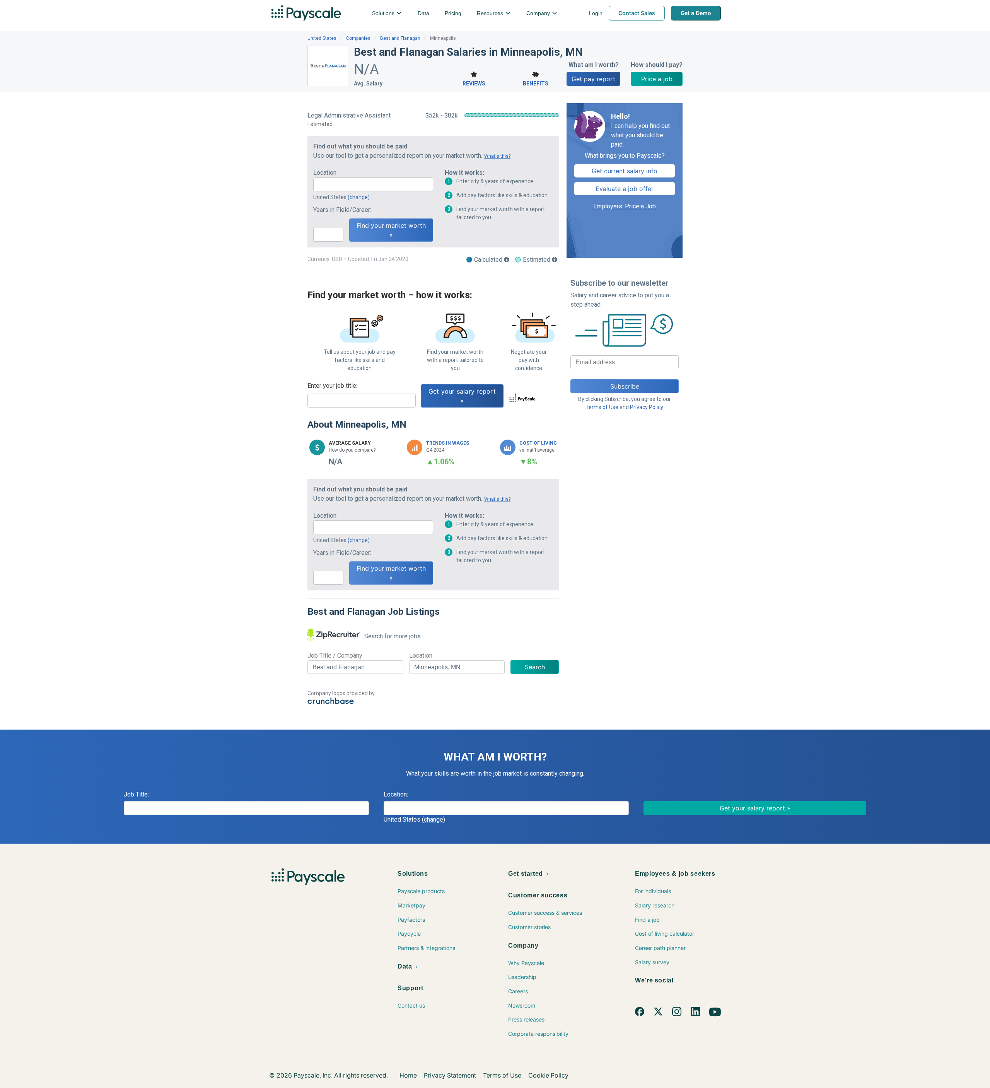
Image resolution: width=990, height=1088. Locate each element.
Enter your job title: (332, 385)
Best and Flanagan (400, 38)
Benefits (535, 83)
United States (321, 38)
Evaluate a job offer (625, 189)
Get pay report (593, 79)
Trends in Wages (447, 443)
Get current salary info (624, 171)
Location (420, 655)
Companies (358, 38)
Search (535, 667)
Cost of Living (538, 443)
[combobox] (373, 184)
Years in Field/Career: (342, 209)
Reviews (474, 83)
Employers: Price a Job (624, 206)
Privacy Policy (646, 407)
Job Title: (136, 794)
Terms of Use (601, 407)
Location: (325, 172)
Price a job (657, 79)
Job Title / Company (334, 655)
